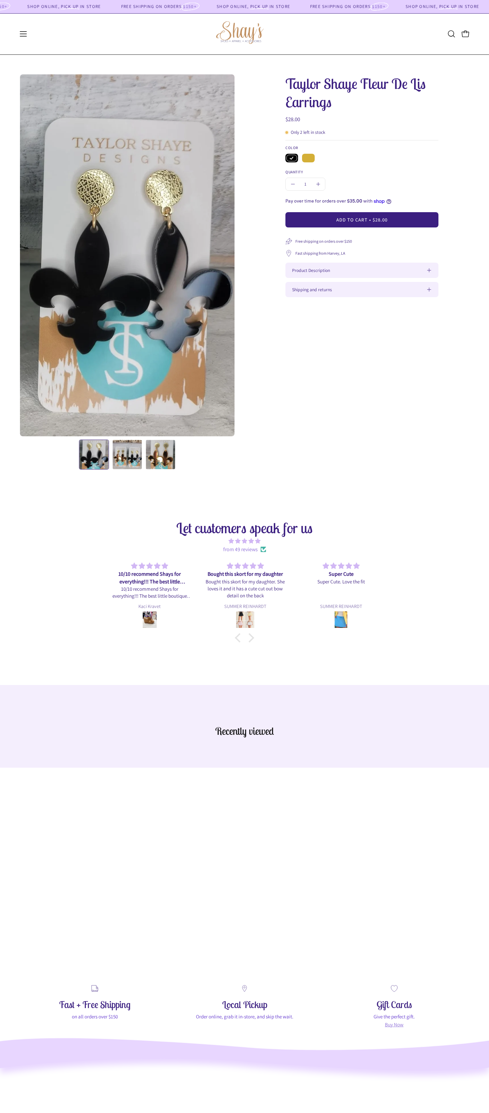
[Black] (291, 158)
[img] (244, 541)
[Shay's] (244, 34)
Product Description (311, 270)
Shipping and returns (312, 290)
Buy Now (394, 1024)
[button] (451, 34)
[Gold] (308, 158)
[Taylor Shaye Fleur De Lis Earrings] (94, 455)
